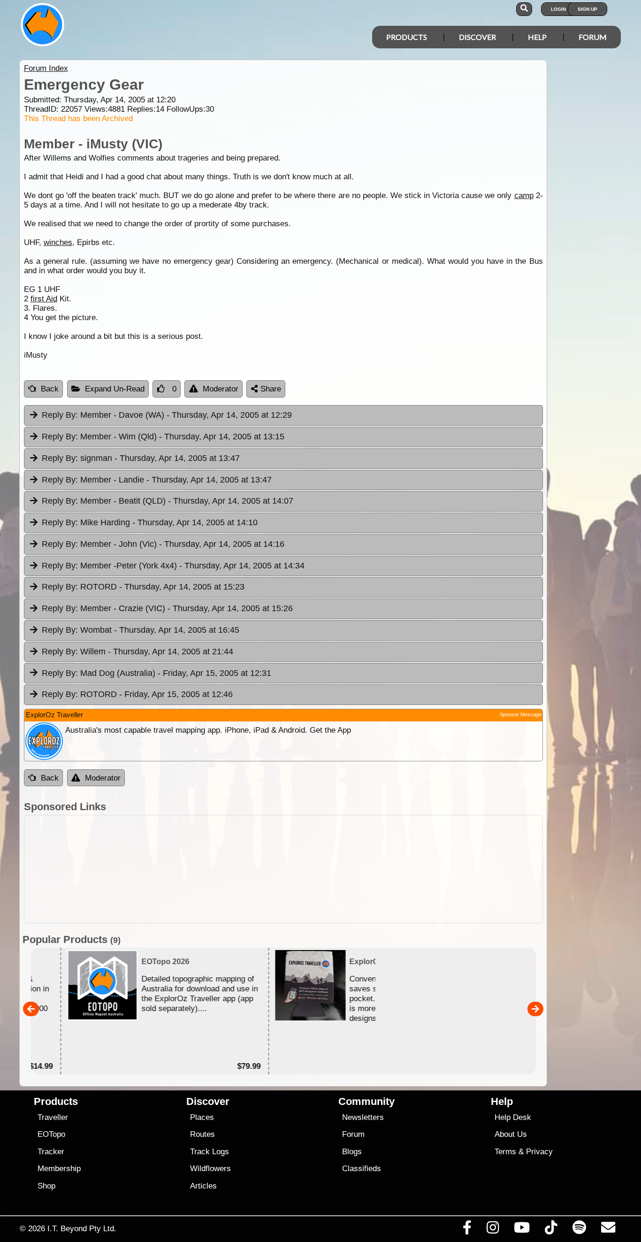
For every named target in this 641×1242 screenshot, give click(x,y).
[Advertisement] (283, 869)
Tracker (51, 1151)
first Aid (44, 298)
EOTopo (51, 1134)
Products (406, 36)
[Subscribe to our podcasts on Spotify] (579, 1229)
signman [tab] (141, 458)
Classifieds (361, 1168)
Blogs (352, 1151)
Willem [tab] (137, 651)
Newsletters (363, 1117)
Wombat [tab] (140, 630)
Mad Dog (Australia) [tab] (156, 673)
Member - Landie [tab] (157, 479)
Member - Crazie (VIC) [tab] (167, 608)
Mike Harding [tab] (150, 522)
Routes (202, 1134)
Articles (203, 1185)
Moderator (220, 388)
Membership (59, 1168)
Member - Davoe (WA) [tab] (167, 415)
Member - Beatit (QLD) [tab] (167, 501)
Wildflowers (210, 1168)
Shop (46, 1185)
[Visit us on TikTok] (551, 1229)
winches (58, 242)
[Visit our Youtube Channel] (522, 1229)
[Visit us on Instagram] (492, 1229)
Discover (477, 36)
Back (50, 388)
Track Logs (209, 1151)
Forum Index (46, 68)
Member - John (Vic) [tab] (163, 544)
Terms (505, 1151)
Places (202, 1117)
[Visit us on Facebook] (467, 1229)
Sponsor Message (521, 714)
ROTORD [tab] (143, 586)
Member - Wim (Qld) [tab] (163, 436)
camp (524, 195)
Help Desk (513, 1117)
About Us (511, 1134)
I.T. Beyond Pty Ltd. (81, 1228)
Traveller (53, 1117)
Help (537, 36)
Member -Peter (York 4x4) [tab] (173, 565)
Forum (593, 36)
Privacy (539, 1151)
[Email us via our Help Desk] (607, 1229)
